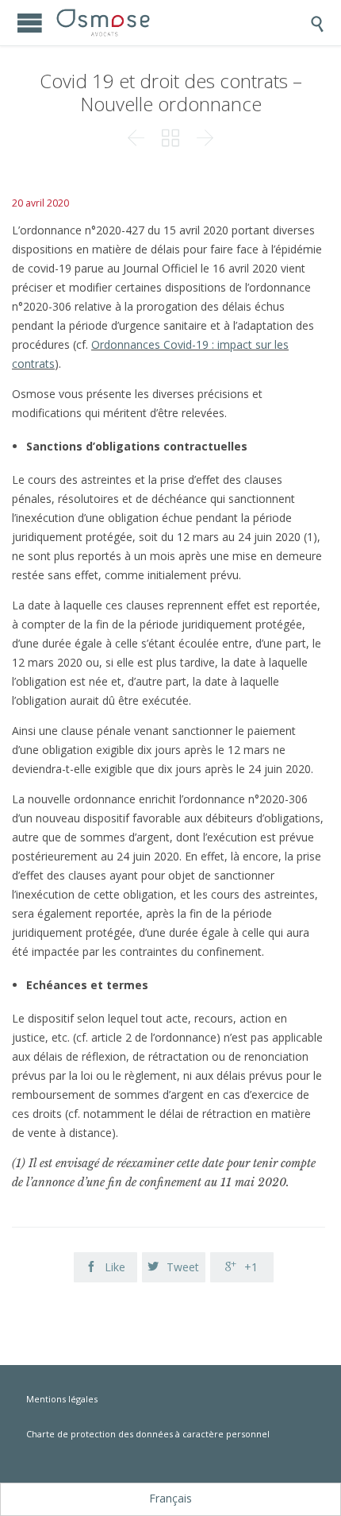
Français (170, 1498)
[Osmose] (134, 22)
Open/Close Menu (29, 23)
